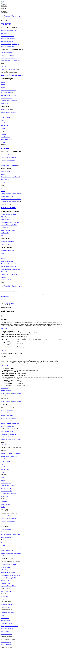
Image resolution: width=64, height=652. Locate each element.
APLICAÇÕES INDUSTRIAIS (13, 75)
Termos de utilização (6, 631)
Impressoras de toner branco (7, 36)
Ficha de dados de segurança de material (10, 177)
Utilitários (3, 142)
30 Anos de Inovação (6, 217)
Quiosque (3, 128)
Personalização (4, 103)
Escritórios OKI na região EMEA (9, 225)
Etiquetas (3, 84)
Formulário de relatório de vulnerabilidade (11, 199)
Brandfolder (4, 134)
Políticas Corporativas (6, 591)
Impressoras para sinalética (7, 46)
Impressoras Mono (5, 33)
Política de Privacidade (6, 634)
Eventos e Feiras (5, 618)
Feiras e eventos (5, 255)
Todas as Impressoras (6, 66)
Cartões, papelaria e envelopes (8, 90)
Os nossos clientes (5, 219)
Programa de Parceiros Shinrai (8, 230)
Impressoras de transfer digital (8, 38)
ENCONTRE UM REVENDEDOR (13, 16)
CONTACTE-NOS (9, 15)
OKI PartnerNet (5, 233)
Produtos (6, 302)
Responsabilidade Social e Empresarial (10, 575)
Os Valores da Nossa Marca (7, 241)
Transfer (3, 87)
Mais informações (5, 296)
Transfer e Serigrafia (6, 483)
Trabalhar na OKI (5, 580)
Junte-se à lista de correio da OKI (9, 266)
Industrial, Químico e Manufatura (9, 112)
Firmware (3, 174)
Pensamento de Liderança (7, 628)
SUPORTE (5, 148)
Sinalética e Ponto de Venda (7, 488)
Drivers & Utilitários (6, 171)
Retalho (2, 120)
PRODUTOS (6, 24)
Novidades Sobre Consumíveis (8, 157)
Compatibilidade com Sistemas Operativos (11, 193)
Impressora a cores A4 (6, 98)
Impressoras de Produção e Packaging (10, 44)
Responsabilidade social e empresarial (10, 222)
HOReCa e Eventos (5, 117)
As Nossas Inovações (6, 244)
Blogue (2, 253)
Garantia (3, 191)
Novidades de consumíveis (7, 55)
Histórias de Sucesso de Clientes (9, 69)
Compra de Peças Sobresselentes (9, 165)
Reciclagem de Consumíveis (8, 58)
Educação (3, 114)
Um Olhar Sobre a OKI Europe (8, 214)
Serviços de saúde (5, 125)
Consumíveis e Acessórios (7, 52)
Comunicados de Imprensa (7, 250)
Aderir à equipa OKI (6, 227)
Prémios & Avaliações (6, 620)
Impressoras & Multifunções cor (8, 30)
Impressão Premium (5, 139)
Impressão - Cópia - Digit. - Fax (8, 95)
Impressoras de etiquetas (7, 41)
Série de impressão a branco (7, 415)
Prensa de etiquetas (5, 109)
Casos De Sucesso (5, 137)
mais (2, 235)
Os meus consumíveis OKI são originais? (11, 60)
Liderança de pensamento (7, 261)
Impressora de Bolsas (6, 92)
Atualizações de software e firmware (10, 201)
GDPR (2, 599)
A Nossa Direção (5, 570)
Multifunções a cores (9, 303)
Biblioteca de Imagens (6, 623)
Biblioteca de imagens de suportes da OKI (11, 269)
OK (1, 299)
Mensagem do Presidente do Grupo (9, 263)
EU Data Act (4, 182)
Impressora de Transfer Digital (8, 418)
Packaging (3, 82)
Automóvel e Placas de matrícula (9, 100)
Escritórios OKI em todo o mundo (9, 572)
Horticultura (4, 122)
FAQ (2, 188)
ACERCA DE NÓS (8, 208)
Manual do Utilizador (6, 179)
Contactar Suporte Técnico (7, 196)
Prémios (3, 258)
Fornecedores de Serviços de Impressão (10, 453)
